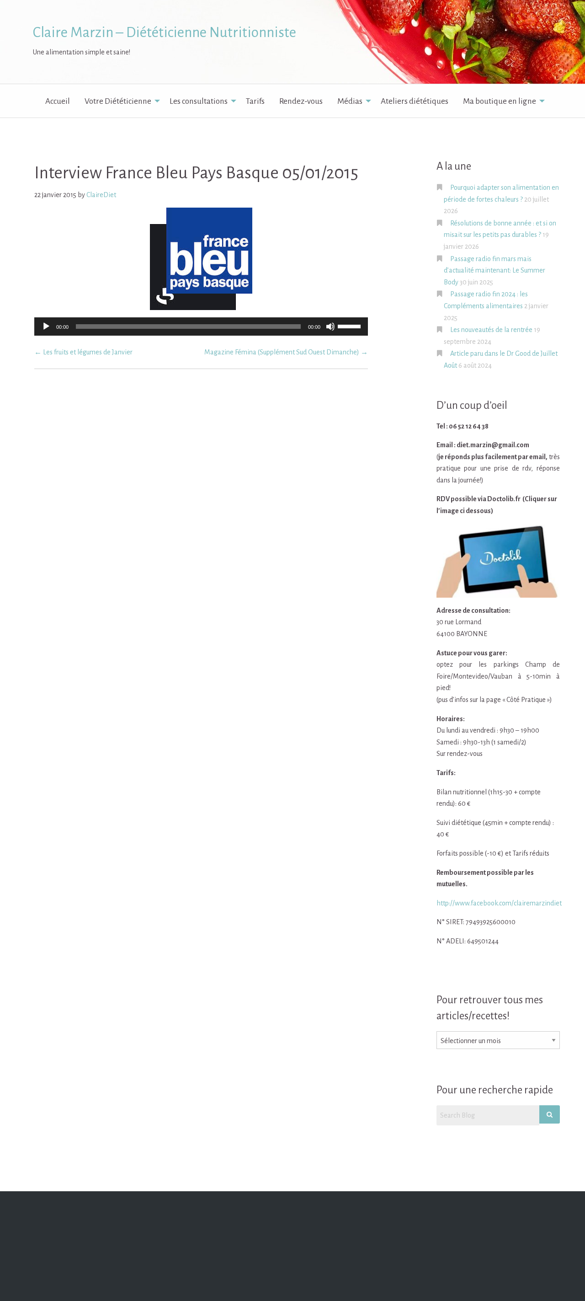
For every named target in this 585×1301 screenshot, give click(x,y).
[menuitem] (57, 101)
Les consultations (199, 101)
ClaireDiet (101, 194)
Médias (349, 101)
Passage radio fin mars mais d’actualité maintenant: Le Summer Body (494, 270)
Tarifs (255, 101)
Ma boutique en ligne (499, 101)
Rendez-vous (301, 101)
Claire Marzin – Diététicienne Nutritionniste (164, 32)
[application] (201, 326)
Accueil (57, 101)
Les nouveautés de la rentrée (491, 329)
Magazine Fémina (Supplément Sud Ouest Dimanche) (286, 352)
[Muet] (330, 326)
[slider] (350, 325)
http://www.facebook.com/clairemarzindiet (499, 903)
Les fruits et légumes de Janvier (83, 352)
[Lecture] (46, 326)
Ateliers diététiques (414, 101)
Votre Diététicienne (118, 101)
